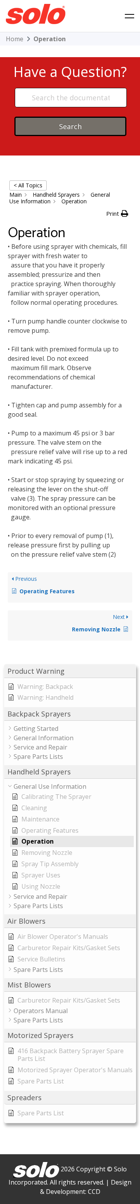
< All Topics (28, 185)
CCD (94, 1191)
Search (70, 126)
